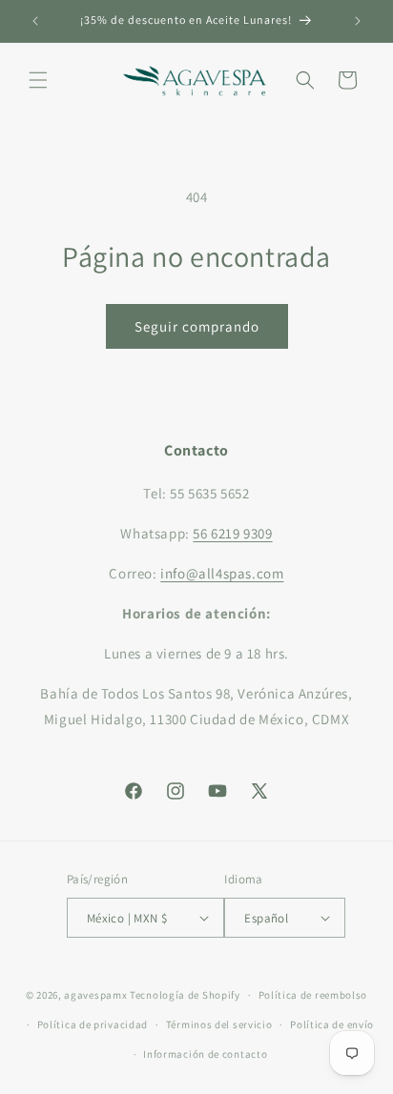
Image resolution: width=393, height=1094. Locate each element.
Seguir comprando (196, 326)
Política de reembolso (313, 995)
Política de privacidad (92, 1024)
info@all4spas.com (221, 573)
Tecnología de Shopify (185, 995)
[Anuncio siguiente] (358, 21)
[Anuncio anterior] (35, 21)
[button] (38, 80)
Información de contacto (205, 1054)
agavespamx (95, 995)
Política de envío (332, 1024)
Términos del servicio (219, 1024)
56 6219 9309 (232, 533)
